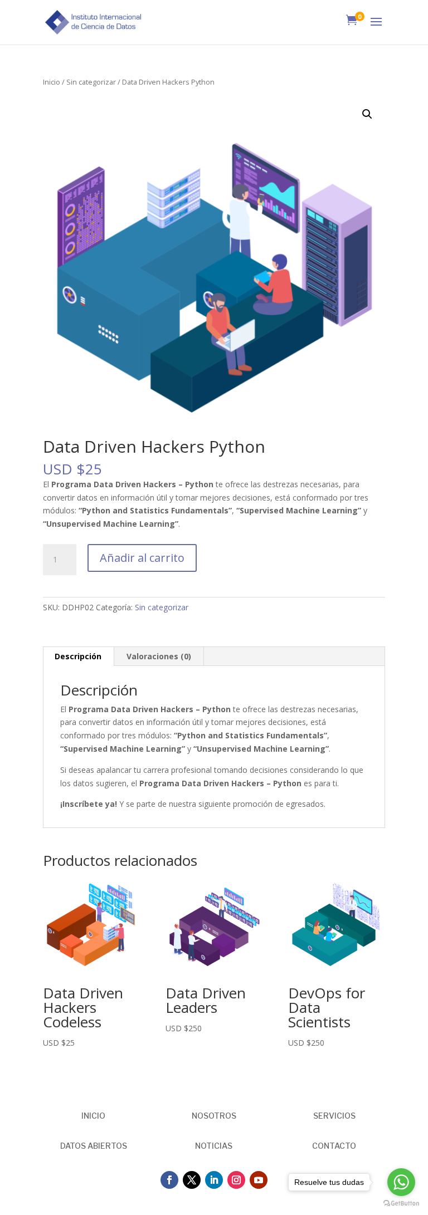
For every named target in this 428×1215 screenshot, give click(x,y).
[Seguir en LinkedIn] (214, 1180)
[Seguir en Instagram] (236, 1180)
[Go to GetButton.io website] (401, 1203)
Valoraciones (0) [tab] (159, 656)
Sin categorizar (91, 82)
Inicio (51, 82)
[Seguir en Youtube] (259, 1180)
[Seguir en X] (192, 1180)
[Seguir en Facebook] (169, 1180)
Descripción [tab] (78, 656)
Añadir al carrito (142, 557)
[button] (367, 114)
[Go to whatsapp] (401, 1182)
